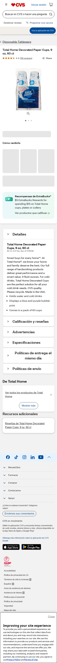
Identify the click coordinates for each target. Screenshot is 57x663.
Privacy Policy (13, 659)
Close (51, 616)
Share (49, 58)
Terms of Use (31, 659)
